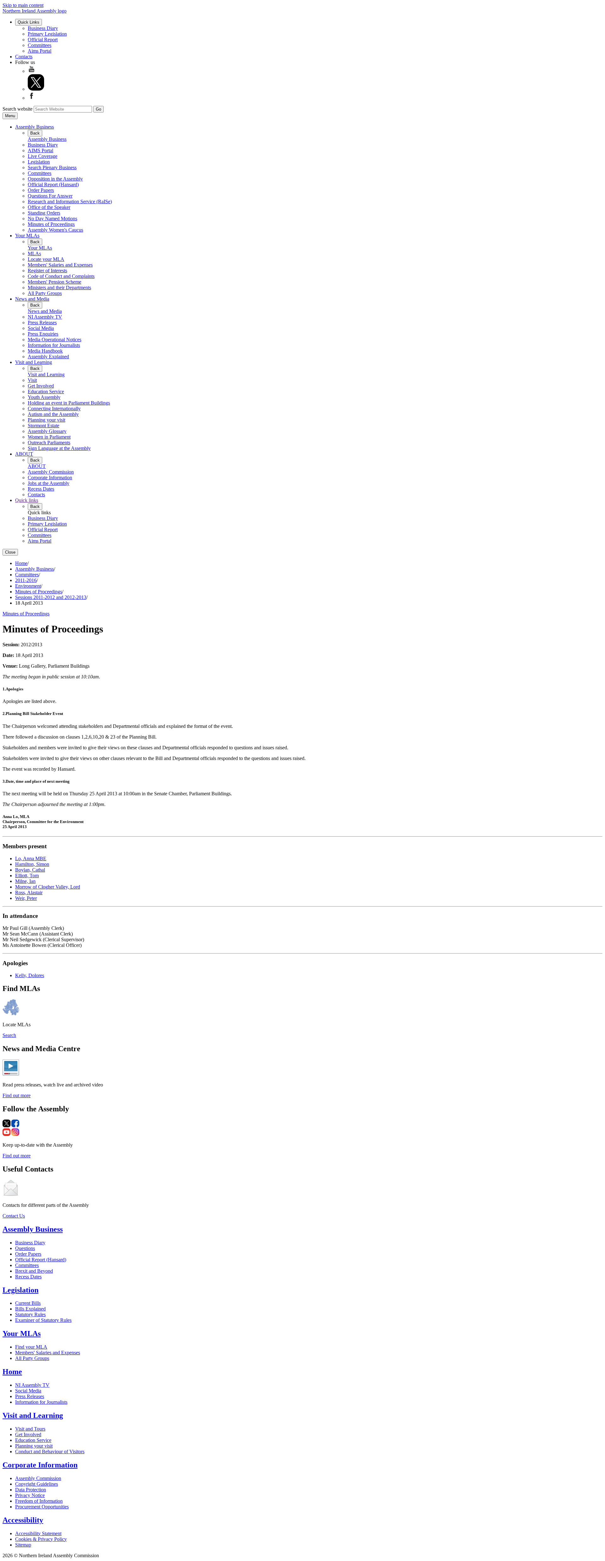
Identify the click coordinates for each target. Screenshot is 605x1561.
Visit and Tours (30, 1428)
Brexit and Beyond (34, 1271)
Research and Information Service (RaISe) (70, 201)
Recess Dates (41, 489)
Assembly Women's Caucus (55, 230)
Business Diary (43, 28)
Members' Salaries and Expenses (60, 265)
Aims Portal (39, 51)
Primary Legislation (47, 34)
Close (10, 552)
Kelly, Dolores (29, 975)
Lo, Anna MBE (30, 858)
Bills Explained (30, 1308)
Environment (28, 586)
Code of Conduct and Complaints (61, 276)
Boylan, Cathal (30, 870)
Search (9, 1035)
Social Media (41, 328)
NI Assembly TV (45, 317)
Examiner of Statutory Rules (43, 1320)
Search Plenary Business (52, 167)
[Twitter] (36, 89)
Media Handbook (45, 351)
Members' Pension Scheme (54, 282)
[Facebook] (31, 98)
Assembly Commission (51, 472)
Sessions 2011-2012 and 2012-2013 (50, 597)
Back (35, 133)
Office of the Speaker (49, 207)
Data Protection (30, 1489)
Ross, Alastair (29, 892)
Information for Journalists (54, 345)
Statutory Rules (30, 1314)
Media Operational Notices (54, 339)
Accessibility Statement (38, 1533)
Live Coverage (42, 156)
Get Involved (41, 386)
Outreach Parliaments (49, 442)
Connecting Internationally (54, 408)
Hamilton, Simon (32, 864)
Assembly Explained (48, 356)
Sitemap (23, 1544)
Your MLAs (27, 235)
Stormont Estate (43, 425)
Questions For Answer (50, 196)
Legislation (39, 161)
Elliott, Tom (27, 875)
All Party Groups (45, 293)
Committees (39, 45)
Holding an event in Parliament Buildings (69, 403)
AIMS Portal (40, 150)
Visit (32, 380)
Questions (25, 1248)
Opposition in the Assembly (55, 178)
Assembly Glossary (47, 431)
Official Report (43, 39)
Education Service (46, 391)
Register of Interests (47, 270)
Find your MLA (31, 1347)
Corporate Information (50, 477)
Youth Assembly (44, 397)
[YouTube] (31, 71)
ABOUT (24, 454)
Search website (17, 109)
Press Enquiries (43, 334)
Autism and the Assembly (53, 414)
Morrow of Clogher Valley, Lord (47, 887)
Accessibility (23, 1520)
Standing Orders (44, 213)
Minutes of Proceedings (51, 224)
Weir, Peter (26, 898)
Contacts (23, 56)
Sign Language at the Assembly (59, 448)
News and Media (32, 299)
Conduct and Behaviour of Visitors (49, 1451)
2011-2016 (26, 580)
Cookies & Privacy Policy (41, 1539)
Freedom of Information (39, 1501)
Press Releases (42, 322)
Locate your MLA (46, 259)
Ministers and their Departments (59, 287)
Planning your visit (46, 420)
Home (21, 563)
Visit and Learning (33, 362)
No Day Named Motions (52, 218)
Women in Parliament (49, 437)
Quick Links (28, 22)
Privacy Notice (30, 1495)
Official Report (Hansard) (53, 184)
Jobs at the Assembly (48, 483)
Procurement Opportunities (42, 1506)
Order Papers (41, 190)
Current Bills (28, 1303)
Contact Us (14, 1215)
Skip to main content (23, 5)
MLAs (34, 253)
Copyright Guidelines (36, 1484)
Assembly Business (34, 127)
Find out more (17, 1095)
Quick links (26, 500)
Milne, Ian (25, 881)
